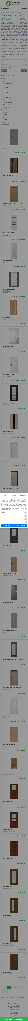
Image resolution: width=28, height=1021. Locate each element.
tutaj (9, 509)
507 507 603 (20, 1019)
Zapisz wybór (7, 525)
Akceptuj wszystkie (21, 525)
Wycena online (8, 1019)
